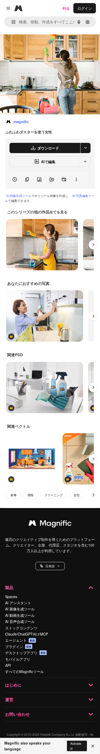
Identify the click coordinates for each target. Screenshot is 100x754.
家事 (14, 495)
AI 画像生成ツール (18, 195)
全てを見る (58, 211)
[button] (50, 566)
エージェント (20, 640)
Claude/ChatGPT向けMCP (26, 634)
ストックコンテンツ (21, 627)
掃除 (30, 495)
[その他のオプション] (76, 179)
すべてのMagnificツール (24, 671)
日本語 (50, 566)
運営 (9, 699)
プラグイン (18, 646)
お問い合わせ (17, 714)
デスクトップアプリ (25, 652)
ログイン (84, 8)
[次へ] (93, 244)
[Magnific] (50, 524)
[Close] (93, 746)
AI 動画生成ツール (20, 615)
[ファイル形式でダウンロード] (85, 148)
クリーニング (53, 495)
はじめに (13, 685)
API (8, 665)
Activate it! (75, 745)
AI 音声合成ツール (20, 621)
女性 (77, 495)
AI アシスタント (18, 602)
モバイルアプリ (17, 659)
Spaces (11, 596)
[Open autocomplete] (11, 22)
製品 (9, 587)
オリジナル (35, 44)
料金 (66, 8)
